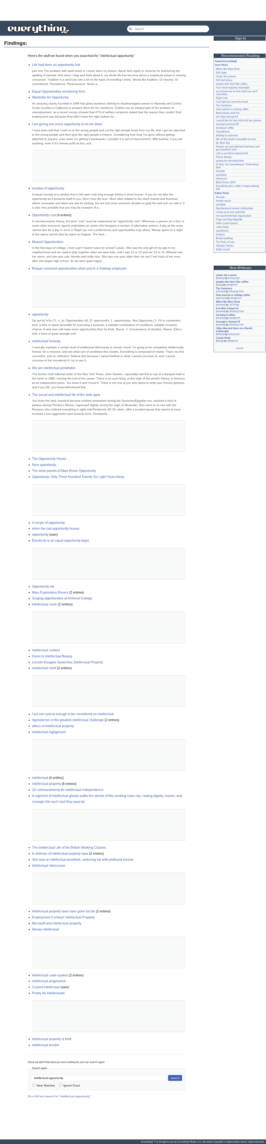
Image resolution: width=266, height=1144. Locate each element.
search (175, 1078)
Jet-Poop (234, 304)
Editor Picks (222, 193)
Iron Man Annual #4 (227, 116)
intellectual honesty (46, 341)
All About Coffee (225, 127)
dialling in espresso (227, 135)
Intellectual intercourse (48, 865)
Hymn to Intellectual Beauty (52, 656)
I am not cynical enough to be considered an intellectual (73, 714)
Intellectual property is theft (51, 1039)
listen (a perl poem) (227, 223)
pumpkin (221, 204)
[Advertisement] (133, 10)
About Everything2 (226, 61)
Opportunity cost (44, 215)
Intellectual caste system (50, 975)
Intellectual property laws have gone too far (63, 911)
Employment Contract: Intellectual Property (63, 917)
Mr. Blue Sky (223, 142)
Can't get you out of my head (232, 101)
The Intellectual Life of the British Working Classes (69, 847)
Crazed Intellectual (46, 987)
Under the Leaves (226, 76)
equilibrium (222, 230)
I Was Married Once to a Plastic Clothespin (234, 330)
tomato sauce (223, 200)
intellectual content (46, 650)
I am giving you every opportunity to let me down (67, 124)
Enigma (220, 234)
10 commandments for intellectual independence (67, 790)
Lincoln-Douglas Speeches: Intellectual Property (67, 662)
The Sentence (224, 105)
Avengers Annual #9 (227, 124)
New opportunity (44, 464)
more (239, 348)
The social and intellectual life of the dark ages (66, 394)
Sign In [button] (240, 38)
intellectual (40, 777)
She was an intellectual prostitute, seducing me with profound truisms (82, 859)
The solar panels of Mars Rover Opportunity (64, 471)
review (220, 291)
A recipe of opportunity (48, 522)
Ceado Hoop (223, 337)
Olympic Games (225, 245)
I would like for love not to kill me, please (238, 120)
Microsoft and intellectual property (56, 923)
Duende (220, 171)
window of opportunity (48, 188)
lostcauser (234, 278)
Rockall (220, 197)
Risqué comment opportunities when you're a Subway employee (79, 268)
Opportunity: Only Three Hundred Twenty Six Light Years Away (78, 477)
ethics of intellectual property (53, 726)
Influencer (221, 178)
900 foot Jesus (224, 80)
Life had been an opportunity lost (56, 64)
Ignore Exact (71, 1085)
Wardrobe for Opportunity (50, 97)
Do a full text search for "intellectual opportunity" (59, 1096)
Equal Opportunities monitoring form (58, 91)
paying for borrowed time (230, 160)
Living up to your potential (230, 212)
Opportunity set (43, 586)
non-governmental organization (233, 215)
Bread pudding (224, 238)
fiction (220, 278)
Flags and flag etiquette (229, 219)
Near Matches (46, 1085)
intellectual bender (45, 1045)
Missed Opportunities (47, 242)
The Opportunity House (49, 458)
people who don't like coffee (231, 83)
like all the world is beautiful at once (236, 139)
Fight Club (222, 98)
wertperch (232, 284)
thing (219, 340)
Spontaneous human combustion (234, 208)
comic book (222, 227)
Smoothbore (223, 131)
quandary (221, 174)
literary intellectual (45, 929)
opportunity (40, 314)
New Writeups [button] (240, 268)
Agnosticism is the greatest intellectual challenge (68, 720)
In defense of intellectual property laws (60, 853)
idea (219, 284)
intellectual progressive (49, 981)
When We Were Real (228, 69)
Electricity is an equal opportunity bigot (60, 540)
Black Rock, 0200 (226, 182)
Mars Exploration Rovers (50, 592)
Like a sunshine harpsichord (232, 153)
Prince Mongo (224, 157)
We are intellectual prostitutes (53, 368)
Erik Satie (221, 72)
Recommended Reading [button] (240, 56)
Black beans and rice (228, 113)
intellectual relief (44, 668)
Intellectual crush (44, 604)
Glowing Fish (236, 291)
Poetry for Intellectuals (48, 993)
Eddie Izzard (223, 249)
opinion (221, 298)
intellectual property (46, 784)
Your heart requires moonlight (232, 87)
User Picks (221, 65)
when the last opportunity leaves (55, 528)
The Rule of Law (225, 242)
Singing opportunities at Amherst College (62, 598)
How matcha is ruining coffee (232, 109)
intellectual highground (49, 732)
